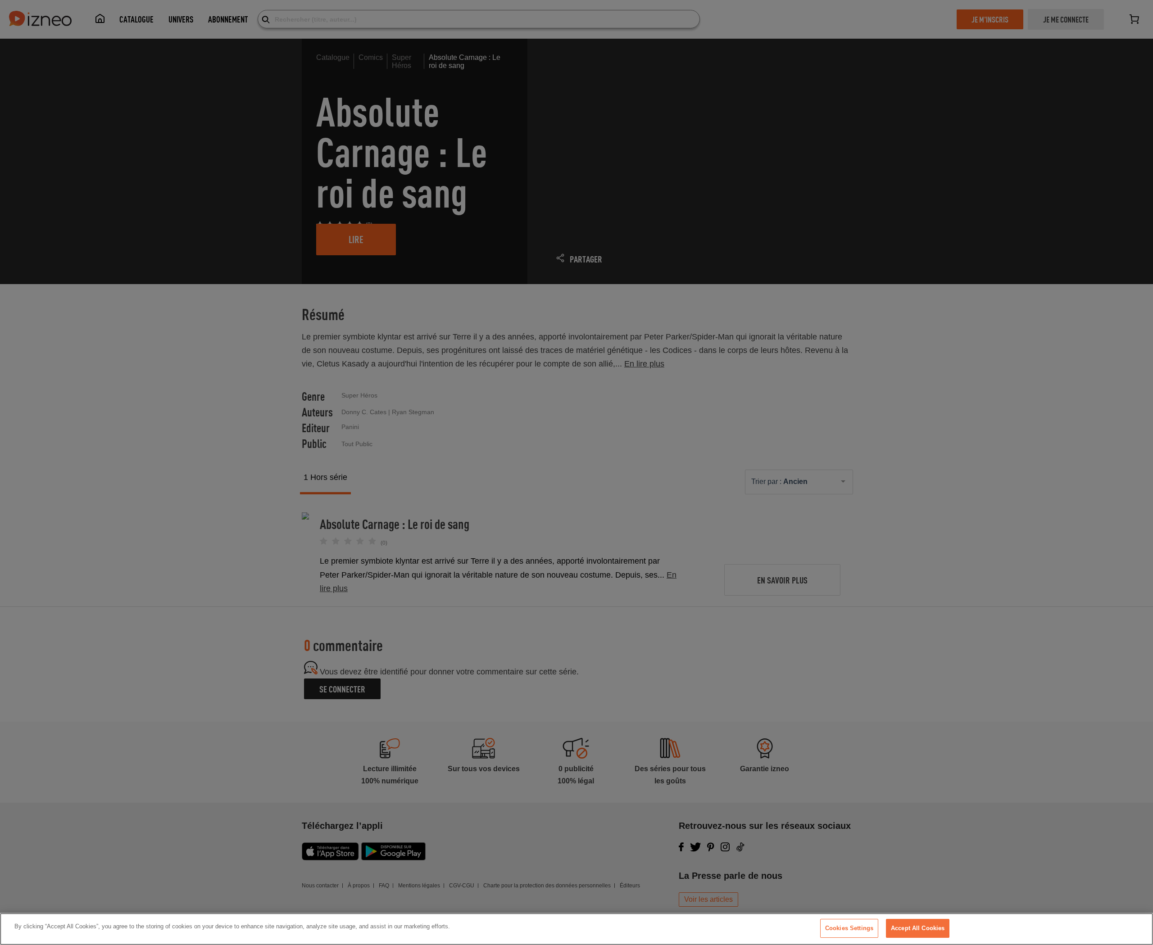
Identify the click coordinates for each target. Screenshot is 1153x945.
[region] (576, 929)
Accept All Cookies (917, 928)
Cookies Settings (849, 928)
